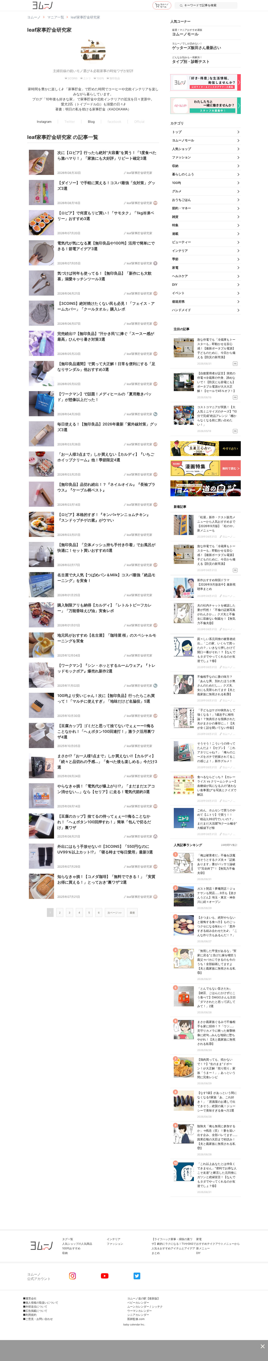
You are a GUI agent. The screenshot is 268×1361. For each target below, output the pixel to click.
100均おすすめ (71, 1248)
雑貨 (175, 217)
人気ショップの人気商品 (77, 1243)
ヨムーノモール (183, 140)
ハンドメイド (181, 310)
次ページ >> (115, 912)
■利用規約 (29, 1314)
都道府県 (178, 302)
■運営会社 (29, 1298)
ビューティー (181, 242)
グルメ (177, 191)
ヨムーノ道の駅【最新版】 (143, 1298)
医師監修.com (135, 1319)
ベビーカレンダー (138, 1302)
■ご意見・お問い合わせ (38, 1319)
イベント (178, 293)
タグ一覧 (67, 1239)
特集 (175, 225)
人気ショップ (181, 149)
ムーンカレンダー (138, 1306)
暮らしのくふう (183, 174)
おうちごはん (181, 200)
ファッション (181, 157)
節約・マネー (181, 208)
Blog (91, 122)
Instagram (44, 122)
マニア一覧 (55, 17)
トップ (177, 132)
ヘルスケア (180, 276)
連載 (175, 234)
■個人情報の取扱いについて (40, 1302)
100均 (176, 183)
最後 (132, 912)
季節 (175, 259)
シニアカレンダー (138, 1314)
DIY (175, 285)
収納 (175, 166)
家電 (175, 268)
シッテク (157, 1306)
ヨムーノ (34, 17)
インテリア (180, 251)
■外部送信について (35, 1306)
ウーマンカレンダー (139, 1310)
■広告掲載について (35, 1310)
